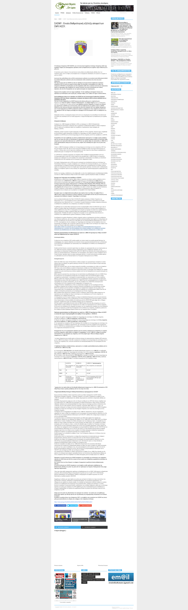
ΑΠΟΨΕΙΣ (113, 103)
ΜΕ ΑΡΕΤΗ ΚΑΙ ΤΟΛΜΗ (116, 144)
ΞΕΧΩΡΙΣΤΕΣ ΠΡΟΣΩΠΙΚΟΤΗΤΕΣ (118, 152)
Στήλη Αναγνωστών (77, 13)
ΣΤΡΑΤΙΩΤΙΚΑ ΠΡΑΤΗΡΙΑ (116, 174)
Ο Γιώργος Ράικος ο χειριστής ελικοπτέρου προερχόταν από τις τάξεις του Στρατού (121, 51)
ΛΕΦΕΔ (112, 142)
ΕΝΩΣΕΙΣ (113, 128)
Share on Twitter (73, 505)
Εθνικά (98, 13)
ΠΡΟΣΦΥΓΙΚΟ (114, 166)
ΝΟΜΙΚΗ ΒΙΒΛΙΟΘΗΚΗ (116, 149)
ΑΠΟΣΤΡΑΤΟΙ (114, 101)
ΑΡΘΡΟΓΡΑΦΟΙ (114, 106)
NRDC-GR (113, 92)
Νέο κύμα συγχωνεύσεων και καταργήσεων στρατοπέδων (125, 40)
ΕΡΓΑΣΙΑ (113, 130)
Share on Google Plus (86, 505)
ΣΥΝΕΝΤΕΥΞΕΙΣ (114, 181)
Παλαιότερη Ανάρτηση (103, 565)
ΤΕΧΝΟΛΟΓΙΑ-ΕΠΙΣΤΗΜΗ (116, 190)
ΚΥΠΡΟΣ (113, 138)
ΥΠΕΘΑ (62, 13)
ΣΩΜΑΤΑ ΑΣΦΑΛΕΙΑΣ (115, 186)
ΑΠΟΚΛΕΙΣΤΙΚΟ (114, 97)
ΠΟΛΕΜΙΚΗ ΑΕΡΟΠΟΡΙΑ (116, 159)
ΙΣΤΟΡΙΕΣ (113, 133)
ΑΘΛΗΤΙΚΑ (113, 96)
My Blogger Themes (129, 608)
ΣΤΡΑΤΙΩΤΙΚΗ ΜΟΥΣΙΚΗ (116, 176)
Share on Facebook (61, 505)
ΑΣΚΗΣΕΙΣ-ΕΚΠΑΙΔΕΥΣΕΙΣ (117, 108)
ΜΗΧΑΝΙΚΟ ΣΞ (114, 147)
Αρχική (57, 13)
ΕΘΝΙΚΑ (113, 120)
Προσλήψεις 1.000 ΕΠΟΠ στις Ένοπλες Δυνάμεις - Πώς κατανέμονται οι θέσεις (121, 60)
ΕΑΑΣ (112, 118)
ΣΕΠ (112, 169)
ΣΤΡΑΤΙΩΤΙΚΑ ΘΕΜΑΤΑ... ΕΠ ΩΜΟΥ (69, 607)
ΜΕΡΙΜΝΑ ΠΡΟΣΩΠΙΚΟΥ (116, 145)
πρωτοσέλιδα (63, 602)
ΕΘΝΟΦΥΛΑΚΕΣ (114, 121)
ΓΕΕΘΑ (93, 13)
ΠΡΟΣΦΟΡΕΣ (114, 164)
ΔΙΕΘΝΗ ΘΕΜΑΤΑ (115, 116)
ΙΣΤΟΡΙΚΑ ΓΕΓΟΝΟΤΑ (116, 135)
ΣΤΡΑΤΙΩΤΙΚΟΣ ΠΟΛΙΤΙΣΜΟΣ (117, 178)
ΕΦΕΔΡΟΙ (113, 132)
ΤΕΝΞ (112, 188)
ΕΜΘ (112, 126)
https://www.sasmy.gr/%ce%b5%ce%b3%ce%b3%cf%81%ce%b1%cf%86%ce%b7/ (73, 502)
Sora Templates (120, 608)
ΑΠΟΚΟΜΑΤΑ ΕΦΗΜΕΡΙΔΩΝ (117, 99)
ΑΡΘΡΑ (112, 104)
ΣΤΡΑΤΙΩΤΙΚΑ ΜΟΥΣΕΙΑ (116, 173)
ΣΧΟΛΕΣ (113, 185)
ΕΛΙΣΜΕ (113, 125)
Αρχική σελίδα (80, 565)
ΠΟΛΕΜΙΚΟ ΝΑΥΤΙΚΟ (116, 161)
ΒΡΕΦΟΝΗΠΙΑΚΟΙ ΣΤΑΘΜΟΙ (117, 109)
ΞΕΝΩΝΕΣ (113, 150)
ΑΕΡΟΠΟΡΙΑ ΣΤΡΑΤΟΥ (116, 94)
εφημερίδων (69, 602)
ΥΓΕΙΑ (112, 191)
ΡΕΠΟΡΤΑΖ (113, 167)
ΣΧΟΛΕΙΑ (113, 183)
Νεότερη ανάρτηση (58, 565)
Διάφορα (68, 13)
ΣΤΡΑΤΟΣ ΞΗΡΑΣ (115, 179)
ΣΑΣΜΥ (57, 28)
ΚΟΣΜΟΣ (113, 137)
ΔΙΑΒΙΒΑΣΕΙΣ (114, 113)
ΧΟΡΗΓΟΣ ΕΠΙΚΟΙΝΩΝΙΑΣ (117, 195)
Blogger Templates (115, 607)
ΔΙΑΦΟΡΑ (113, 115)
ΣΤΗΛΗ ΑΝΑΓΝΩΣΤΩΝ (116, 171)
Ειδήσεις (87, 13)
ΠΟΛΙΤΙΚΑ (113, 162)
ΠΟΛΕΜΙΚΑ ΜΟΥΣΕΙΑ (116, 157)
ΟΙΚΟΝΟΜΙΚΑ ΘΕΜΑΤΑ (116, 154)
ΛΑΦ (112, 140)
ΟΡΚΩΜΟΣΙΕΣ (114, 156)
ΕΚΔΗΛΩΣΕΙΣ (114, 123)
